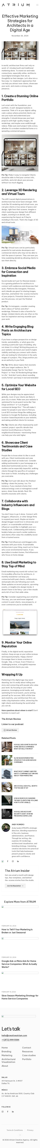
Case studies (29, 1055)
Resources (27, 1051)
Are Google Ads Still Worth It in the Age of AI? (25, 787)
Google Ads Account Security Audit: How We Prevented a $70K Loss (23, 814)
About (5, 1066)
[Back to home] (16, 5)
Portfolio (26, 1059)
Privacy (30, 1130)
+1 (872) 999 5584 (10, 1040)
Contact (26, 1047)
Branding (6, 1051)
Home (5, 1047)
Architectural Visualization (8, 1060)
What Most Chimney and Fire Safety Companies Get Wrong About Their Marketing (26, 773)
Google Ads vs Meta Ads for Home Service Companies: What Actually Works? (25, 747)
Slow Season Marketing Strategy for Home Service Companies (25, 760)
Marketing (7, 1055)
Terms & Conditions (15, 1130)
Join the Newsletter (14, 886)
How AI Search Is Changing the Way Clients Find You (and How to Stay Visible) (26, 800)
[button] (37, 5)
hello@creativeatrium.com (14, 1035)
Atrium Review (11, 730)
